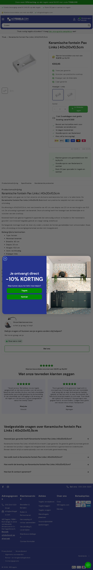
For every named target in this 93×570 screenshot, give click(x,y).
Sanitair (24, 297)
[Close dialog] (5, 258)
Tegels (24, 290)
